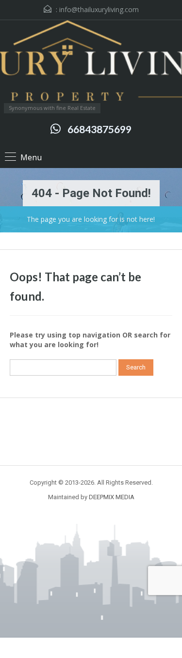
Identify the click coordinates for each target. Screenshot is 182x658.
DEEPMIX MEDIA (111, 497)
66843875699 (99, 129)
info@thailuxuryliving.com (99, 9)
